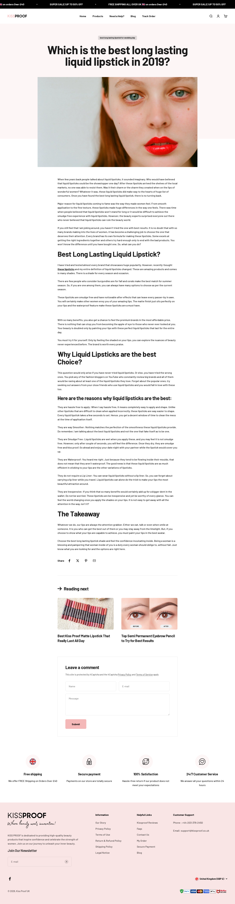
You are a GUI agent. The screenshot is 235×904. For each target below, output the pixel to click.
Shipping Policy (104, 846)
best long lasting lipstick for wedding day (117, 38)
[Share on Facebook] (69, 560)
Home (83, 16)
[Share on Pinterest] (86, 560)
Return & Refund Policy (108, 840)
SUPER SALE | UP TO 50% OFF (44, 4)
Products (98, 16)
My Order (142, 840)
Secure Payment (146, 846)
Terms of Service (144, 674)
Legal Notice (102, 852)
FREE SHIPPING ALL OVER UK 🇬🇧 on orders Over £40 (115, 4)
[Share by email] (94, 560)
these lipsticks (66, 269)
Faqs (139, 828)
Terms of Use (102, 834)
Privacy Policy (124, 674)
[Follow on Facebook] (10, 879)
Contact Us (143, 834)
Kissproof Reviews (147, 822)
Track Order (148, 16)
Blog (133, 16)
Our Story (100, 822)
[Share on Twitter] (77, 560)
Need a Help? (117, 16)
